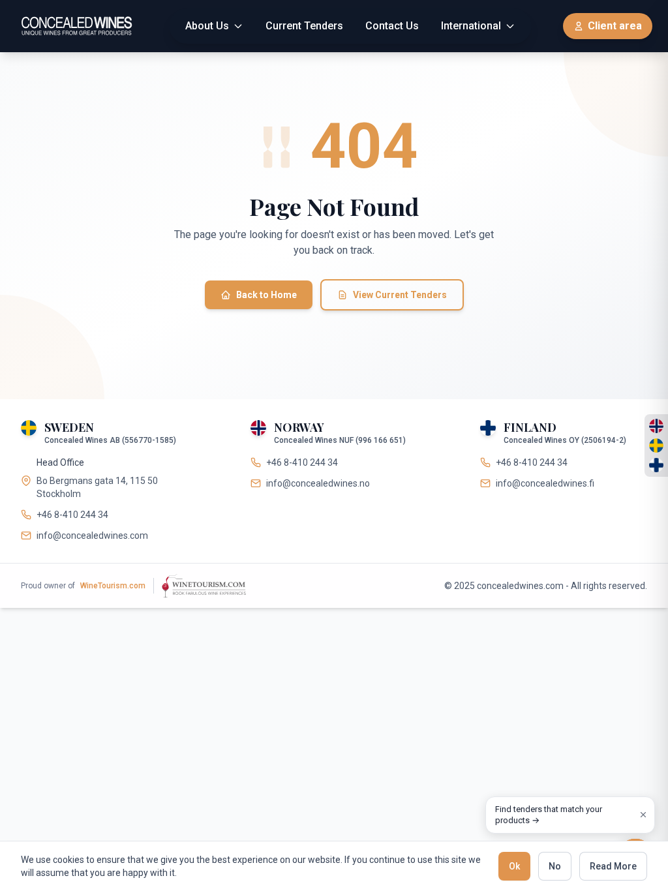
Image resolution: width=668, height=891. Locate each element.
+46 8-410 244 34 (72, 514)
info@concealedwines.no (318, 483)
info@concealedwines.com (92, 535)
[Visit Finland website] (656, 465)
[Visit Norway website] (656, 426)
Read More (613, 866)
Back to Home (266, 295)
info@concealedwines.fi (545, 483)
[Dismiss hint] (643, 814)
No (555, 866)
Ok (514, 866)
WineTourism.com (112, 585)
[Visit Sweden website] (656, 445)
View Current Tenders (400, 295)
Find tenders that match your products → (548, 815)
